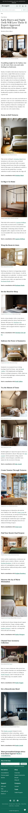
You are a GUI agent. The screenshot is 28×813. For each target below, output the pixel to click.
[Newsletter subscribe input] (10, 764)
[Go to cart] (22, 6)
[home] (5, 6)
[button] (19, 6)
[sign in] (17, 6)
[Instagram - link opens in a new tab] (14, 800)
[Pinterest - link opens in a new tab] (10, 800)
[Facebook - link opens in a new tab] (17, 800)
